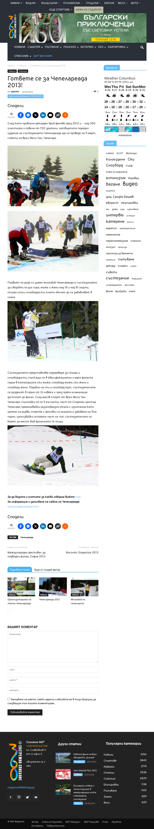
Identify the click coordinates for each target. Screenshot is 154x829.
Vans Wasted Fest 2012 (85, 770)
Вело (121, 3)
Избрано (109, 766)
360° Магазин (42, 56)
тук (78, 497)
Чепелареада (26, 537)
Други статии (69, 744)
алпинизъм (116, 178)
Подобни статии (20, 569)
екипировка (129, 203)
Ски (131, 160)
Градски (92, 3)
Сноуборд (114, 166)
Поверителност (55, 826)
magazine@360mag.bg (21, 787)
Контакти (37, 826)
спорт (133, 266)
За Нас (35, 822)
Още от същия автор (47, 569)
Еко (100, 47)
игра (122, 209)
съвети (111, 272)
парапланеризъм (117, 241)
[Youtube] (36, 798)
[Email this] (50, 115)
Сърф (129, 165)
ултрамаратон (114, 285)
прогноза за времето (119, 253)
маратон (111, 228)
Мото (134, 3)
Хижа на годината (116, 172)
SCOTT (119, 153)
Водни (30, 3)
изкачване (132, 209)
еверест (112, 203)
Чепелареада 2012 (49, 599)
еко (107, 209)
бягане (113, 185)
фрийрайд (120, 291)
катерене (115, 222)
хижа (132, 291)
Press (105, 822)
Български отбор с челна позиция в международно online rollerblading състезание (84, 792)
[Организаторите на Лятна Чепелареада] (21, 586)
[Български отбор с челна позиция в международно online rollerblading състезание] (63, 789)
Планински (71, 3)
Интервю (87, 47)
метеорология (127, 228)
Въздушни (49, 3)
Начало (11, 65)
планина (135, 241)
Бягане (109, 3)
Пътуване (52, 47)
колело (130, 222)
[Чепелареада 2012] (53, 586)
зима (115, 209)
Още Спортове (59, 9)
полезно (110, 247)
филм (109, 291)
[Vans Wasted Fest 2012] (63, 774)
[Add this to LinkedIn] (43, 115)
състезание (117, 278)
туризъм (137, 278)
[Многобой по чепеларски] (84, 586)
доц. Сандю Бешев (120, 197)
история (130, 215)
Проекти (117, 822)
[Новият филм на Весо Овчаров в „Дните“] (63, 758)
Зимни (15, 3)
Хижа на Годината (89, 9)
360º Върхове (91, 822)
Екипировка (117, 47)
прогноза (122, 247)
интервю (115, 215)
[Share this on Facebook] (21, 115)
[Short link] (58, 115)
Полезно (69, 47)
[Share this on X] (35, 115)
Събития (34, 47)
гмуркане (110, 191)
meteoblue (125, 135)
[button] (141, 47)
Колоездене (115, 160)
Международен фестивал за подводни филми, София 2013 (26, 554)
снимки (123, 266)
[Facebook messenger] (28, 115)
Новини (19, 47)
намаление (113, 235)
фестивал (130, 285)
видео (130, 184)
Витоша (131, 153)
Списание (21, 56)
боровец (133, 178)
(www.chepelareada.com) (23, 507)
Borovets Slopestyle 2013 (82, 553)
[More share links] (65, 115)
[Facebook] (11, 798)
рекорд (110, 266)
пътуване (126, 260)
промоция (110, 260)
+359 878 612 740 (37, 746)
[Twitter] (27, 798)
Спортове (110, 760)
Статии (109, 772)
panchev (15, 91)
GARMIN (110, 153)
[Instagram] (19, 798)
